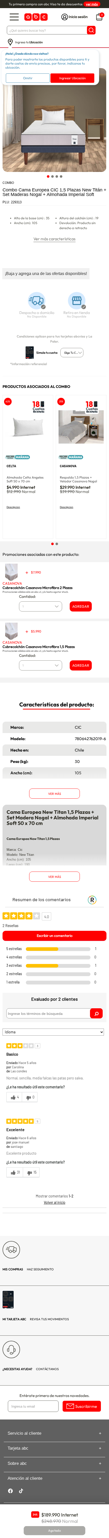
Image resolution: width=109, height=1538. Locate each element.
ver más (92, 4)
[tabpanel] (54, 120)
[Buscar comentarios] (96, 1013)
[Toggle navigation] (14, 17)
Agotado (54, 1531)
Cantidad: (27, 596)
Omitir (27, 78)
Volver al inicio (54, 1202)
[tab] (48, 176)
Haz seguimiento (28, 1269)
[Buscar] (91, 30)
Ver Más (54, 794)
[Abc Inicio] (35, 17)
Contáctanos (31, 1369)
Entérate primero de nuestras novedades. (54, 1395)
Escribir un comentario (54, 935)
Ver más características (54, 238)
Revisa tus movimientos (36, 1319)
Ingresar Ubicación (72, 78)
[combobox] (71, 352)
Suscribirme (86, 1406)
